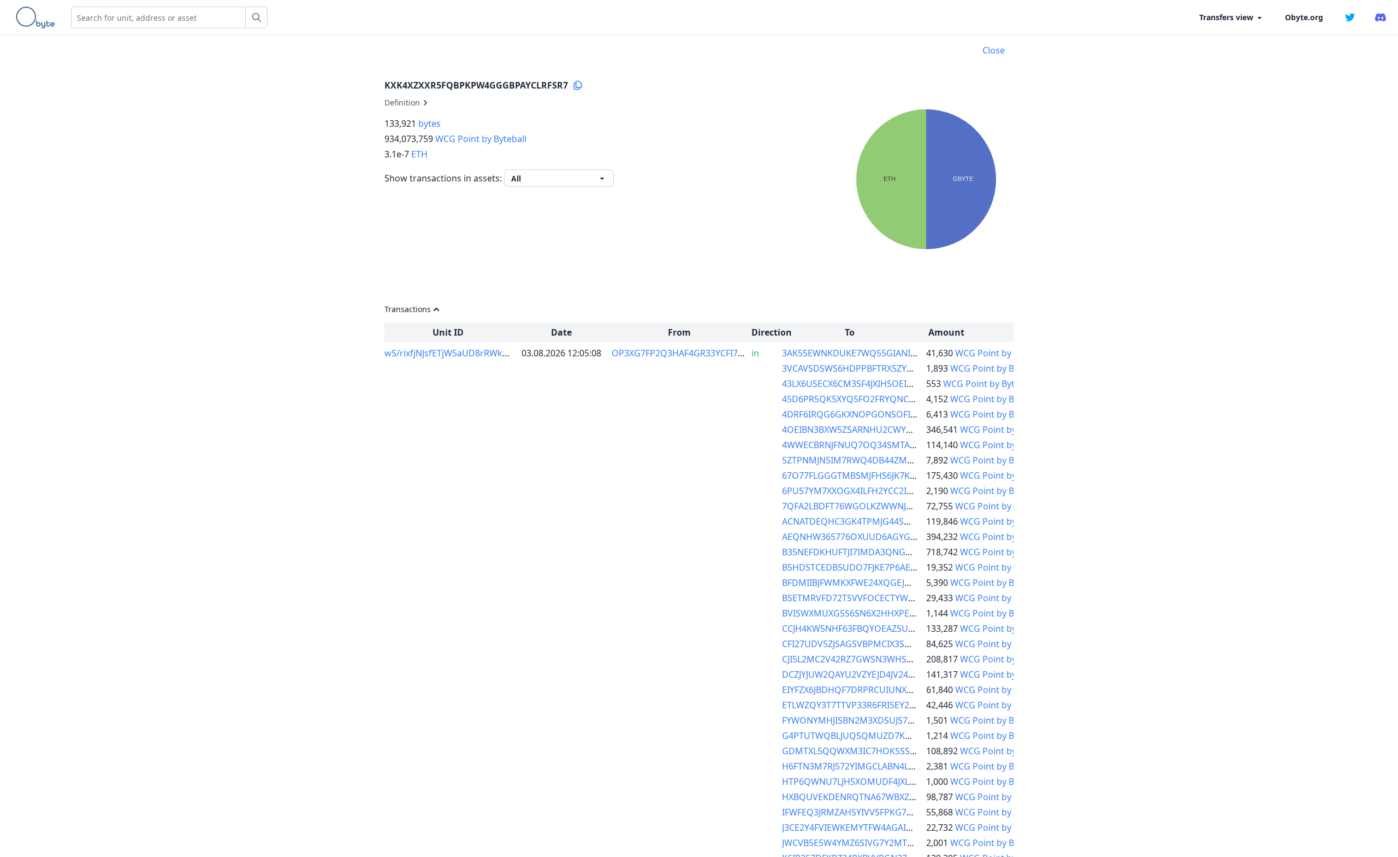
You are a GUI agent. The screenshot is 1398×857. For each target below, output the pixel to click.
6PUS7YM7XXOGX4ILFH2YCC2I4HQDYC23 (867, 491)
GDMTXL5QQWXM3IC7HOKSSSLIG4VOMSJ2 (871, 751)
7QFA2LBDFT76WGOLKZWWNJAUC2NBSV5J (870, 506)
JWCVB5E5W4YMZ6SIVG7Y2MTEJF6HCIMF (866, 843)
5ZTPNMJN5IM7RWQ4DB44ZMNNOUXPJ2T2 (871, 460)
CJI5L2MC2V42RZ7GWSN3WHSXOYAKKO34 (869, 659)
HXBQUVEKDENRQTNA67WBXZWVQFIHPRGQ (875, 797)
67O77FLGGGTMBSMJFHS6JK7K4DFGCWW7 (870, 475)
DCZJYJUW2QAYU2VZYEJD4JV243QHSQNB (866, 674)
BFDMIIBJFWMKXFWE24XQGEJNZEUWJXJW (867, 583)
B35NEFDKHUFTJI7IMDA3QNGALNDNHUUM (872, 552)
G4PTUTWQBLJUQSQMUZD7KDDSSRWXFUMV (876, 736)
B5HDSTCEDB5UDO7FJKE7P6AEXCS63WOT (869, 567)
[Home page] (37, 17)
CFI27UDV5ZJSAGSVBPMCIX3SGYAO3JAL (863, 644)
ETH (419, 154)
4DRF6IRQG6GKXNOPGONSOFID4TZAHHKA (871, 414)
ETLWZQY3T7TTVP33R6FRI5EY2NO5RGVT (866, 705)
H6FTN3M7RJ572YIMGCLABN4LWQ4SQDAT (869, 766)
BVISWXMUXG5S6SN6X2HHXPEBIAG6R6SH (869, 613)
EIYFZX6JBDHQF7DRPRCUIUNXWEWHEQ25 (869, 690)
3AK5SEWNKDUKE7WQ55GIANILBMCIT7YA (869, 353)
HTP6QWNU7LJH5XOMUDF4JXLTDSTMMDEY (872, 782)
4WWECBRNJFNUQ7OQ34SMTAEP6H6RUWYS (874, 445)
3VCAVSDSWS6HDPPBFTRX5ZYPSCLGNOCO (870, 368)
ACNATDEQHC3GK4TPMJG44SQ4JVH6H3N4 (870, 521)
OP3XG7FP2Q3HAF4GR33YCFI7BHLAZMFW (698, 353)
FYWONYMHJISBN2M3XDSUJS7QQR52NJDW (871, 720)
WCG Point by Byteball (480, 139)
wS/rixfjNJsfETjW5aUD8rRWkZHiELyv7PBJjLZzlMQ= (487, 353)
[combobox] (158, 17)
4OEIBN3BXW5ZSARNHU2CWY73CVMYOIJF (869, 430)
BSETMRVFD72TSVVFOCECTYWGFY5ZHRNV (870, 598)
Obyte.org (1304, 17)
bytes (429, 124)
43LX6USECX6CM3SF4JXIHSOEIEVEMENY (864, 384)
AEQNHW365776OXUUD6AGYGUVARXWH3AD (875, 537)
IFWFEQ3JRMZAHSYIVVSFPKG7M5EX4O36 (866, 812)
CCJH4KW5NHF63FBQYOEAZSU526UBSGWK (871, 629)
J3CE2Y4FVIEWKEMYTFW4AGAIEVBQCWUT (868, 827)
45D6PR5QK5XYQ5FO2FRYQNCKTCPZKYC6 (869, 399)
